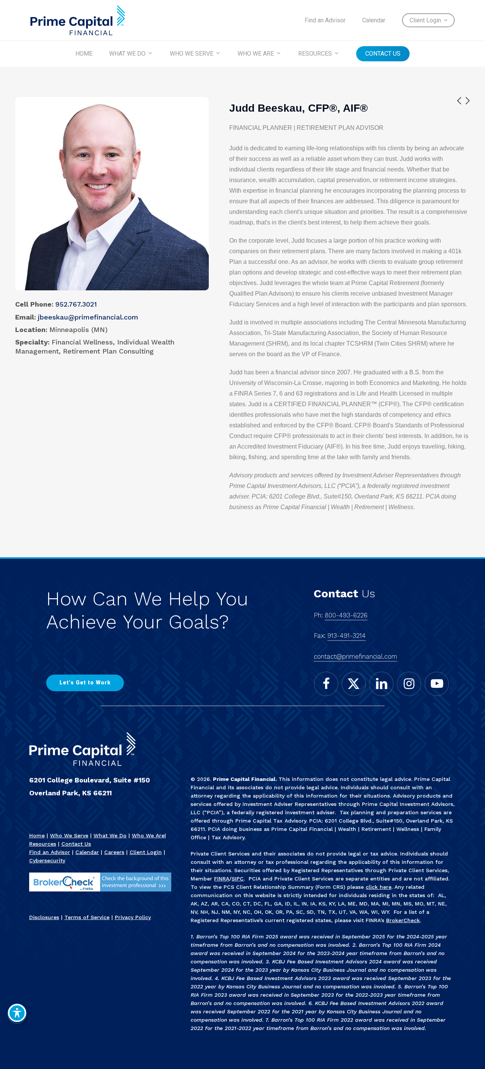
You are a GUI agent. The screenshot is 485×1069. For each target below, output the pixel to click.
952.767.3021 (76, 304)
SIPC (238, 879)
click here (378, 887)
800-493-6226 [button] (346, 615)
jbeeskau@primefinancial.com (88, 317)
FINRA (221, 879)
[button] (85, 683)
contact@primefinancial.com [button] (355, 656)
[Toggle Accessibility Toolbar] (17, 1013)
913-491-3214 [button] (346, 635)
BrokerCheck (403, 920)
